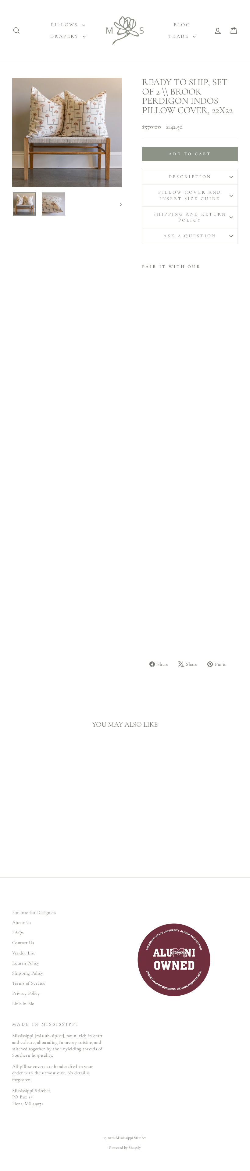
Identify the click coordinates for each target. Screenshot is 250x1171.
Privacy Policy (26, 993)
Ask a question (189, 235)
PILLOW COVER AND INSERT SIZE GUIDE (189, 195)
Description (190, 176)
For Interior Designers (34, 912)
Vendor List (23, 953)
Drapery (65, 36)
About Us (21, 922)
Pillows (65, 25)
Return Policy (25, 963)
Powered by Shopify (125, 1147)
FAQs (18, 932)
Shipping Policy (27, 973)
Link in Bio (23, 1003)
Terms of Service (28, 983)
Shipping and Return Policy (189, 217)
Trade (179, 36)
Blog (182, 25)
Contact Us (23, 942)
